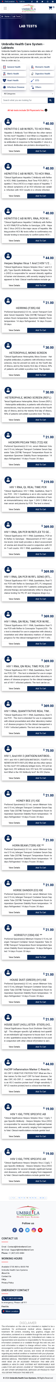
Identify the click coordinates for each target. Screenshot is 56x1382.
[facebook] (15, 1230)
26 (43, 1198)
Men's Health (13, 73)
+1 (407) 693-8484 (14, 1298)
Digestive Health (42, 73)
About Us (6, 1273)
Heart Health (12, 80)
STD (37, 80)
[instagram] (34, 1230)
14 (30, 1198)
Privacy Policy (8, 1282)
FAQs (4, 1279)
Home (7, 16)
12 (24, 1198)
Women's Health (42, 67)
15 (33, 1198)
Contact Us (6, 1276)
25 (41, 1198)
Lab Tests (16, 16)
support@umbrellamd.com (22, 1249)
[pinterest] (41, 1230)
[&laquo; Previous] (10, 1198)
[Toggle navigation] (5, 8)
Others (38, 87)
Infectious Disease (15, 87)
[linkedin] (22, 1230)
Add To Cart (41, 151)
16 (35, 1198)
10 (19, 1198)
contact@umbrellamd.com (19, 1246)
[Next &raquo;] (46, 1198)
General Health (13, 67)
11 (22, 1198)
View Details (14, 151)
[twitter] (28, 1230)
